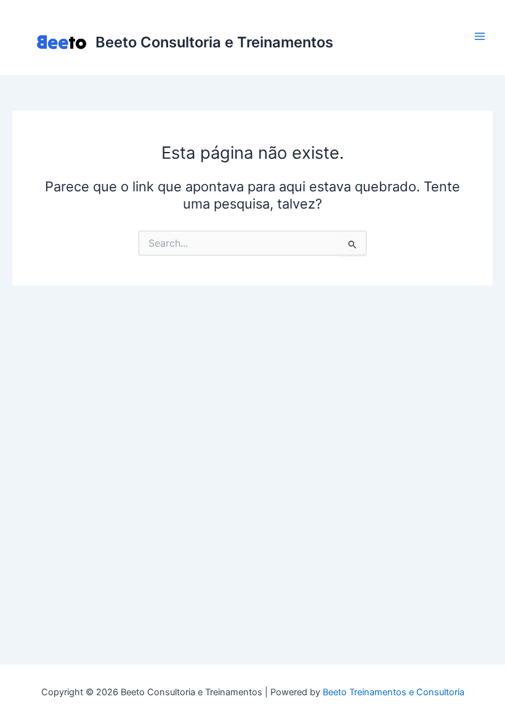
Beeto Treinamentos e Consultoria (393, 692)
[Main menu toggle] (480, 36)
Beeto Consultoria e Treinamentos (214, 42)
